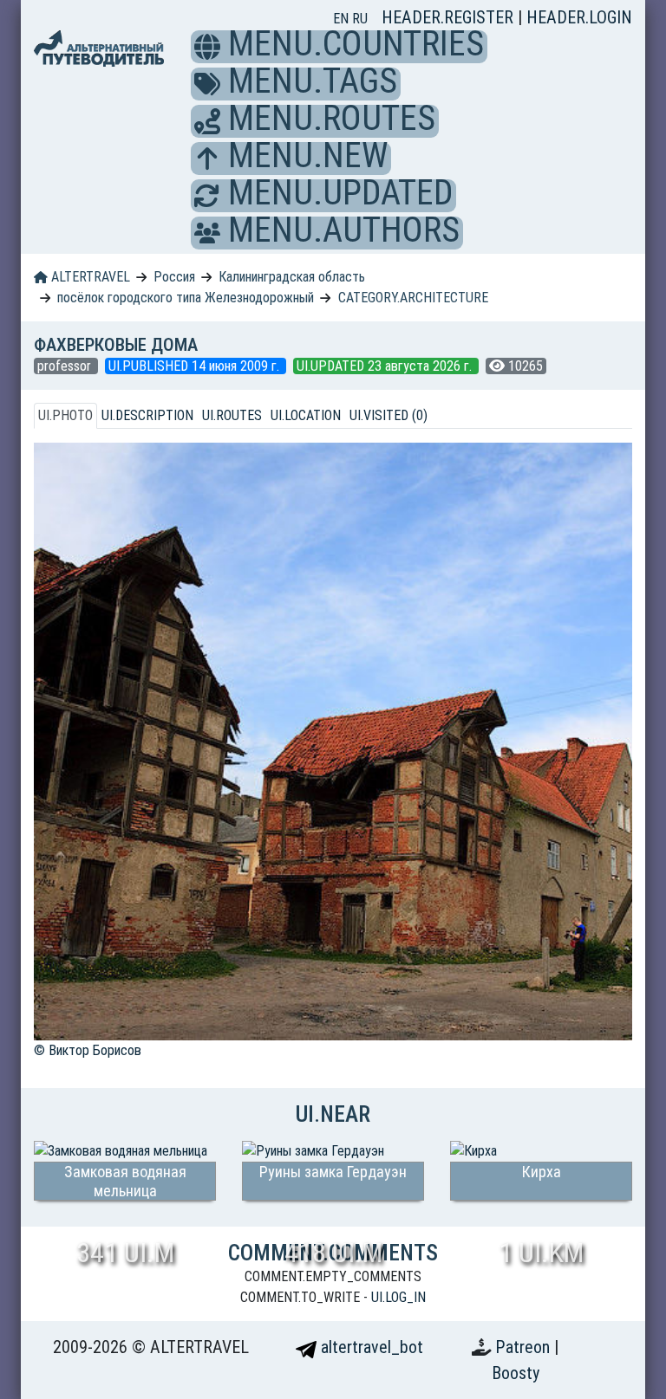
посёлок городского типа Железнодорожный (185, 297)
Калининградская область (292, 277)
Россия (174, 277)
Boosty (515, 1373)
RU (360, 18)
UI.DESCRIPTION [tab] (147, 415)
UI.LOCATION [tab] (306, 415)
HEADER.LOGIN (579, 17)
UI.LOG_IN (398, 1297)
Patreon (524, 1347)
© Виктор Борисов (87, 1050)
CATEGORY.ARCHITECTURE (413, 297)
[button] (207, 47)
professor (66, 366)
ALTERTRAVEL (89, 277)
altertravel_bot (370, 1347)
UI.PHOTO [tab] (65, 415)
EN (342, 18)
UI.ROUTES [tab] (232, 415)
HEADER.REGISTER (450, 17)
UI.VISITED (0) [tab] (388, 415)
